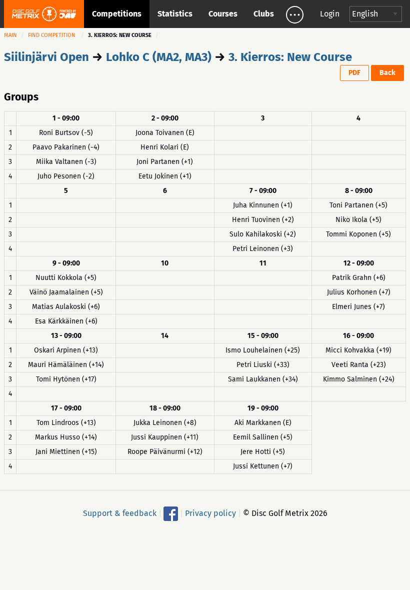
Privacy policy (210, 513)
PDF (354, 72)
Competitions (117, 13)
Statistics (175, 13)
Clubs (264, 13)
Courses (223, 13)
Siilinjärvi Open (46, 57)
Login (330, 13)
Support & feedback (119, 513)
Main (10, 35)
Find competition (52, 35)
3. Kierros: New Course (290, 57)
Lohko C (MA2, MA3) (159, 57)
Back (388, 72)
